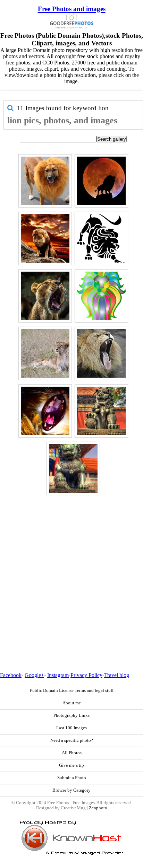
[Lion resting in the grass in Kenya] (45, 353)
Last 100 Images (71, 727)
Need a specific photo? (71, 740)
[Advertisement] (71, 568)
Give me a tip (71, 765)
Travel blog (116, 675)
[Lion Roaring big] (45, 411)
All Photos (72, 752)
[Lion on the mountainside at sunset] (45, 238)
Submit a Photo (71, 777)
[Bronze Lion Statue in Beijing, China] (73, 468)
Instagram (58, 675)
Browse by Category (71, 790)
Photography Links (71, 715)
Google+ (34, 675)
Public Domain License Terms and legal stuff (71, 690)
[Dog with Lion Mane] (45, 181)
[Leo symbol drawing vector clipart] (101, 238)
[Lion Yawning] (101, 353)
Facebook (11, 675)
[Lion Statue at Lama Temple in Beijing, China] (101, 411)
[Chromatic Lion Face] (101, 296)
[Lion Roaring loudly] (45, 296)
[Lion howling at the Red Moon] (101, 181)
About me (71, 703)
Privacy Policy (86, 675)
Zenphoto (98, 808)
